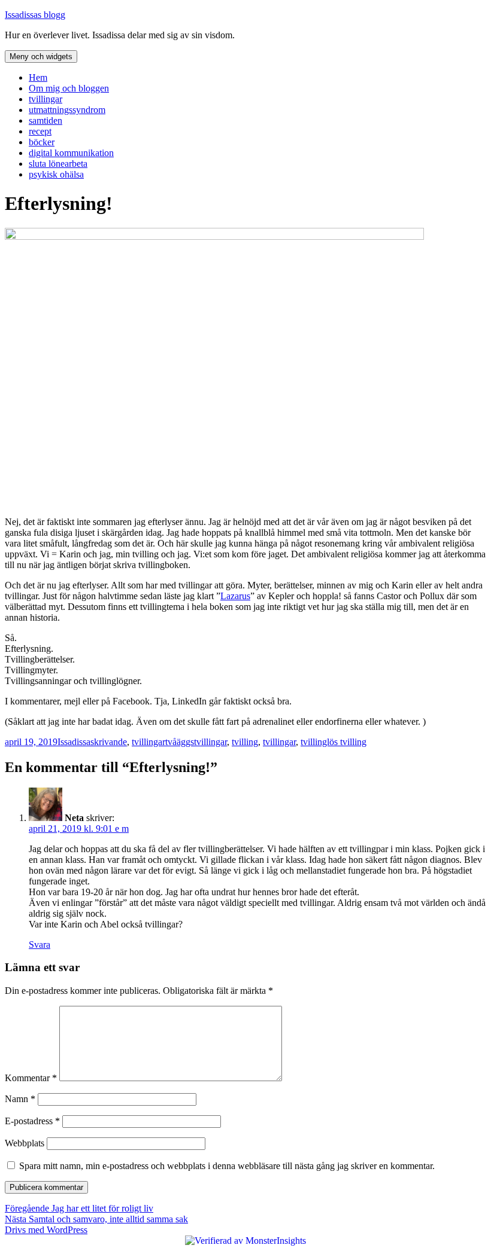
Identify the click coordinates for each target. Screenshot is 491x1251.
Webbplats (24, 1143)
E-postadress (32, 1121)
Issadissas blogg (35, 15)
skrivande (108, 742)
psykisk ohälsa (56, 174)
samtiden (45, 120)
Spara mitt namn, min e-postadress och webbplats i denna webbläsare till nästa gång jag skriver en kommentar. (227, 1166)
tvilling (245, 742)
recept (40, 131)
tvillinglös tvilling (333, 742)
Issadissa (73, 742)
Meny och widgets (41, 56)
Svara (39, 944)
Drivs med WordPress (46, 1230)
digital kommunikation (71, 153)
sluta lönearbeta (58, 163)
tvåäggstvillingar (196, 742)
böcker (41, 142)
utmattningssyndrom (67, 110)
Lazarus (235, 596)
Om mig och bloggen (69, 88)
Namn (20, 1099)
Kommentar (31, 1078)
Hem (38, 77)
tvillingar (45, 99)
